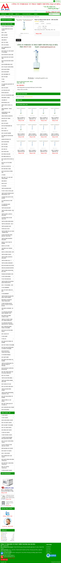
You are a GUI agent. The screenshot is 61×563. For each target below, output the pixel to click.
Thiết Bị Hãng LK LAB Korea (6, 400)
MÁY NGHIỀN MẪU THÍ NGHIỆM (6, 48)
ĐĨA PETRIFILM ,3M (5, 102)
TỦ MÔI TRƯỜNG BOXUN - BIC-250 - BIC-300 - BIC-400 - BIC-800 (7, 304)
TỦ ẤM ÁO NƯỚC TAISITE (7, 470)
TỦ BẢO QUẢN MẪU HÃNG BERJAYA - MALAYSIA (7, 235)
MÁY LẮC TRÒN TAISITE (6, 427)
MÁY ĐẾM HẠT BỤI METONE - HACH (7, 136)
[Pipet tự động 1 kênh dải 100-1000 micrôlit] (55, 128)
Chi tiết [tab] (18, 40)
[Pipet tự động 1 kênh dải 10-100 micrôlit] (43, 144)
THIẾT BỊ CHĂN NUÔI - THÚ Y (7, 223)
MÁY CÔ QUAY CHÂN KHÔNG (7, 66)
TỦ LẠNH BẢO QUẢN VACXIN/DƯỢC (6, 205)
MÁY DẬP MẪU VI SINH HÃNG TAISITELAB (7, 464)
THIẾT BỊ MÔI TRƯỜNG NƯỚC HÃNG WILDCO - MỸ (8, 194)
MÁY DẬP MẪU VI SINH (6, 168)
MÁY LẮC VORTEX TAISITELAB (5, 467)
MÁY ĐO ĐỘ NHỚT (5, 71)
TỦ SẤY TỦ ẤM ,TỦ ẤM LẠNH (7, 190)
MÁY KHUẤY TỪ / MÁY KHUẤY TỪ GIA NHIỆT (8, 52)
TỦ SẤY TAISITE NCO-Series (7, 26)
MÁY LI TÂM (4, 32)
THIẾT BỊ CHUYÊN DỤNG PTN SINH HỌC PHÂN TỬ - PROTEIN (7, 364)
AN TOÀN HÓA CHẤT (6, 90)
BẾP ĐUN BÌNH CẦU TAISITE (7, 448)
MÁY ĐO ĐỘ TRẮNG (6, 69)
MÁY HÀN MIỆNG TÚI (6, 74)
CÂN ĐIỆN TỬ (4, 100)
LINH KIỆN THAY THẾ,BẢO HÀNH (7, 249)
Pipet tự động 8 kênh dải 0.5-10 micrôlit (21, 135)
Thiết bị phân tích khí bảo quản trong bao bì (8, 282)
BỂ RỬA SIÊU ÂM (5, 92)
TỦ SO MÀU (4, 185)
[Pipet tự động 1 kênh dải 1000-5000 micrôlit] (32, 128)
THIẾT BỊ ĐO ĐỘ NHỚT (6, 207)
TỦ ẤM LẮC (4, 338)
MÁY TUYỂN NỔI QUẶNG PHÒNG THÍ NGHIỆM (6, 327)
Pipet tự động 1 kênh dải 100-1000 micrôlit (55, 135)
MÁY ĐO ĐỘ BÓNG (5, 409)
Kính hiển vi (48, 548)
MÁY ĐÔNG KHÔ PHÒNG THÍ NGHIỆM (7, 360)
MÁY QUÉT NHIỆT (5, 357)
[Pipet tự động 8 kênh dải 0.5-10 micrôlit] (21, 128)
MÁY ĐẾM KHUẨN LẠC (6, 156)
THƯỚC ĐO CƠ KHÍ (5, 228)
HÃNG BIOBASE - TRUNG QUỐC (7, 109)
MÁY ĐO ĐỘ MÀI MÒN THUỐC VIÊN (8, 61)
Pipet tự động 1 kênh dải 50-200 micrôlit (21, 151)
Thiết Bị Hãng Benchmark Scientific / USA (7, 393)
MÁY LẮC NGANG (5, 44)
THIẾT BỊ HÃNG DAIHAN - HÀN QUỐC (8, 211)
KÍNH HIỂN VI (4, 39)
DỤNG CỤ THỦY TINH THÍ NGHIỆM (7, 243)
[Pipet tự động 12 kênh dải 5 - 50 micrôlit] (32, 111)
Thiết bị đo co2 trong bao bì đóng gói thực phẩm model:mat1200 (10, 496)
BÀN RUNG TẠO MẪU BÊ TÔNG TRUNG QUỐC (7, 300)
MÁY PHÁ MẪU (5, 144)
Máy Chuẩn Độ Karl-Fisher (8, 407)
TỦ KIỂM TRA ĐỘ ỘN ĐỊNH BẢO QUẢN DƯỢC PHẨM (7, 438)
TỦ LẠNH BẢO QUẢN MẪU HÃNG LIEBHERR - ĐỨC (7, 312)
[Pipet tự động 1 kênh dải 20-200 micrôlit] (32, 144)
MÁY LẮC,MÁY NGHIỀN (6, 133)
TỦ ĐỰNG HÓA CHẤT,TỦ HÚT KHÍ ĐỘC (7, 197)
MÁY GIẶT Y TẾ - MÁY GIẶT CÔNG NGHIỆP (7, 178)
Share (37, 23)
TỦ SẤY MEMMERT (5, 287)
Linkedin (49, 23)
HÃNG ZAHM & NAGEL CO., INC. (7, 106)
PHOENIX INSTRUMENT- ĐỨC (7, 274)
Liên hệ (35, 14)
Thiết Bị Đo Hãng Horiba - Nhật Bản (7, 381)
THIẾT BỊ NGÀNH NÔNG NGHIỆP (6, 389)
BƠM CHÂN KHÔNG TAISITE (7, 420)
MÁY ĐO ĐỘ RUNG (5, 141)
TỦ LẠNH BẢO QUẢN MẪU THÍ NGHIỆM (8, 85)
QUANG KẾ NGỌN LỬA (6, 139)
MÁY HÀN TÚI (4, 149)
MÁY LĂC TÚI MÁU (5, 375)
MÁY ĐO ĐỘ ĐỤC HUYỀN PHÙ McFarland (7, 369)
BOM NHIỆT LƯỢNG (6, 97)
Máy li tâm (48, 551)
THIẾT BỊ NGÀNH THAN (6, 226)
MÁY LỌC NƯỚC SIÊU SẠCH (7, 386)
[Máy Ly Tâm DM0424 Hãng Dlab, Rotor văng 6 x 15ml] (7, 482)
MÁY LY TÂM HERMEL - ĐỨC (7, 285)
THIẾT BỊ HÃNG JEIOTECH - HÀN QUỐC (7, 257)
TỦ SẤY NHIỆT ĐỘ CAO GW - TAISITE (7, 29)
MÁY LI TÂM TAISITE (6, 453)
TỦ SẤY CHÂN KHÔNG (6, 276)
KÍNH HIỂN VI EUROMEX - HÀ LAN (7, 309)
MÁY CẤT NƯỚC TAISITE (7, 422)
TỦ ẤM (3, 79)
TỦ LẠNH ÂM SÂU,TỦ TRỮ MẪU (7, 201)
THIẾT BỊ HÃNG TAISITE (6, 254)
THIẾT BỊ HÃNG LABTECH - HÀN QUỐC (7, 215)
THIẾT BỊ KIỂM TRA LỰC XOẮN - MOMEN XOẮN (8, 232)
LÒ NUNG (3, 174)
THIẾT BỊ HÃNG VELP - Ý (6, 260)
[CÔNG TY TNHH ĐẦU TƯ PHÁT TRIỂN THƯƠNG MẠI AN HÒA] (30, 12)
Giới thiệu (11, 14)
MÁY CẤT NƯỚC (5, 87)
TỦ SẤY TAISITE (5, 417)
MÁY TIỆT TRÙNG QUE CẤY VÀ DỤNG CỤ (7, 404)
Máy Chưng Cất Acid (6, 384)
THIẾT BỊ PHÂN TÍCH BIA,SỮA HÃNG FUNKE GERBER (8, 297)
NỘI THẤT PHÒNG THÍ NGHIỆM (8, 344)
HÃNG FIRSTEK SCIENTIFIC (7, 115)
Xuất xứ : (40, 26)
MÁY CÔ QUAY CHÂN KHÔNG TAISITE (7, 442)
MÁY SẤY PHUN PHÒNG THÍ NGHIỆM (7, 397)
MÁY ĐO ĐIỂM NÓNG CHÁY (7, 64)
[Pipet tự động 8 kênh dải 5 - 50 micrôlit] (55, 111)
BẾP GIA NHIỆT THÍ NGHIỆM (7, 425)
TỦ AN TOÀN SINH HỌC (6, 278)
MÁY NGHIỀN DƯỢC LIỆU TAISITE (7, 456)
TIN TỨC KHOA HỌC (26, 14)
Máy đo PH (48, 549)
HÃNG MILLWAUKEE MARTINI (8, 267)
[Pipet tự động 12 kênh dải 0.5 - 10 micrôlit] (21, 111)
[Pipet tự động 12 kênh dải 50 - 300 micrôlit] (43, 111)
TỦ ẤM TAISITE (5, 415)
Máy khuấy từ (48, 552)
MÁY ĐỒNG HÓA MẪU (6, 154)
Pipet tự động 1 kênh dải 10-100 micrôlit (43, 151)
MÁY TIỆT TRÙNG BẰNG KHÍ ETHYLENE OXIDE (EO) (7, 372)
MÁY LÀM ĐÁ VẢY (5, 333)
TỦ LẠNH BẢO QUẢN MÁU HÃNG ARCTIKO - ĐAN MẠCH (7, 323)
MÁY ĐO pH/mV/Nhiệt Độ (7, 125)
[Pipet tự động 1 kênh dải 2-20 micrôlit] (55, 144)
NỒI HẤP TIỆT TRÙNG (6, 118)
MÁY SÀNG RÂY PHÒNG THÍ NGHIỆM (7, 342)
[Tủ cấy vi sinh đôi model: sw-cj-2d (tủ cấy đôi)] (3, 505)
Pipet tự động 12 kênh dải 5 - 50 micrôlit (32, 119)
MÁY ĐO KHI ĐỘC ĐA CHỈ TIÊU (8, 265)
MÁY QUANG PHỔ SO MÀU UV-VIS (8, 159)
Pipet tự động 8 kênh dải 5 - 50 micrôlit (55, 119)
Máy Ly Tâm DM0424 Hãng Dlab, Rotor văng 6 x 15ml (7, 490)
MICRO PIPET (4, 120)
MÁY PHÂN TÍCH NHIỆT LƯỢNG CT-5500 (6, 316)
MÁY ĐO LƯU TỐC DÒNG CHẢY (7, 163)
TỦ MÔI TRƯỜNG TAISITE (7, 434)
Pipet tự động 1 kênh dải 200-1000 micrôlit (44, 135)
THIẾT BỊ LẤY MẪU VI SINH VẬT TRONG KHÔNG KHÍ (7, 320)
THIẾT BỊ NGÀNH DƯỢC (6, 188)
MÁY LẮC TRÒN (5, 42)
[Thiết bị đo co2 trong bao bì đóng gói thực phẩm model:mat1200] (3, 499)
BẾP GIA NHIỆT (5, 35)
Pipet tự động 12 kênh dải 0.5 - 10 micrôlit (21, 119)
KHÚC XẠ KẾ (4, 183)
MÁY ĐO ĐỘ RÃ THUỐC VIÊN (7, 54)
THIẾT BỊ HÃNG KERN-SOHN (7, 221)
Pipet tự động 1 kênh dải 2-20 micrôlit (55, 151)
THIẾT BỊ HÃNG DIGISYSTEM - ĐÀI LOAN (8, 271)
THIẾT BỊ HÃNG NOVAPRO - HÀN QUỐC (7, 239)
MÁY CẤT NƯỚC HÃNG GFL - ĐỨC (7, 291)
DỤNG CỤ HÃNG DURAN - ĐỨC (8, 251)
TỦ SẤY (3, 81)
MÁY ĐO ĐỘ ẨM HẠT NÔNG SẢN (7, 172)
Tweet (43, 23)
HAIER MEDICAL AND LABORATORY (6, 113)
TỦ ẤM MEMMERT (5, 293)
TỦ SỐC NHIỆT (4, 336)
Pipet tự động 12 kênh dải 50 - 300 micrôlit (44, 119)
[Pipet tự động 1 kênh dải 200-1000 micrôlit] (43, 128)
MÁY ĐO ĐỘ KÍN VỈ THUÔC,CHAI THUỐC (6, 352)
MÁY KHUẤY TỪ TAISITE (6, 450)
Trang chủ (3, 14)
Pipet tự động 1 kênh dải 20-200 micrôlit (32, 151)
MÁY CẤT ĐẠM (5, 76)
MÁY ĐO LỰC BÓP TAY (6, 166)
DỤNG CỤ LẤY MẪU (5, 245)
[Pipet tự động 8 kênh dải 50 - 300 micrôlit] (25, 26)
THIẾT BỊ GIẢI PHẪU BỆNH (7, 377)
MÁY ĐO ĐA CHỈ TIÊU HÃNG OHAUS (7, 331)
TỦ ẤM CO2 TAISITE (6, 432)
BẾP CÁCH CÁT (5, 37)
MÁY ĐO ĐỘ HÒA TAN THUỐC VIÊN (8, 58)
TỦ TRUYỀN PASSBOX (6, 354)
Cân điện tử (48, 546)
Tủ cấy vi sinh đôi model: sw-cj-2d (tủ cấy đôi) (9, 503)
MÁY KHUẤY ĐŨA (5, 151)
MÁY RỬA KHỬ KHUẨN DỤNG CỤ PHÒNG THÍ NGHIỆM (8, 348)
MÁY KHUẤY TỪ (5, 130)
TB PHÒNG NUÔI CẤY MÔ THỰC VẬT (7, 218)
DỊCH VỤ (17, 14)
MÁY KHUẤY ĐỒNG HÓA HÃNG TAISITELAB (8, 460)
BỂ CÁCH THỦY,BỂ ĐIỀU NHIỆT (8, 95)
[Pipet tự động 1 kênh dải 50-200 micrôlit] (21, 144)
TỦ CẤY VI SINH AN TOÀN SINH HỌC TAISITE (7, 445)
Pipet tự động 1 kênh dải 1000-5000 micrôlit (32, 135)
